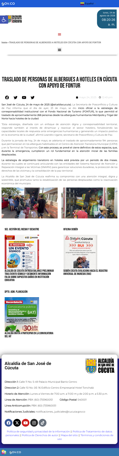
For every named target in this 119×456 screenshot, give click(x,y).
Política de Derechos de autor (40, 435)
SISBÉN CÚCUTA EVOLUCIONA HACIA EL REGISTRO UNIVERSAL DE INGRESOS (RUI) (85, 272)
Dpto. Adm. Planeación (16, 292)
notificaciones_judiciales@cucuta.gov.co (60, 411)
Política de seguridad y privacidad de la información (38, 431)
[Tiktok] (42, 423)
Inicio (4, 42)
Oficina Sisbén (70, 229)
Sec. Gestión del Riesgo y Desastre (22, 229)
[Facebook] (8, 423)
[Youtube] (25, 423)
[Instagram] (34, 423)
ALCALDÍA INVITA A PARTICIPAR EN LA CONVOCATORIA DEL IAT (29, 334)
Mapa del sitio (69, 435)
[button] (4, 20)
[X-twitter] (17, 423)
